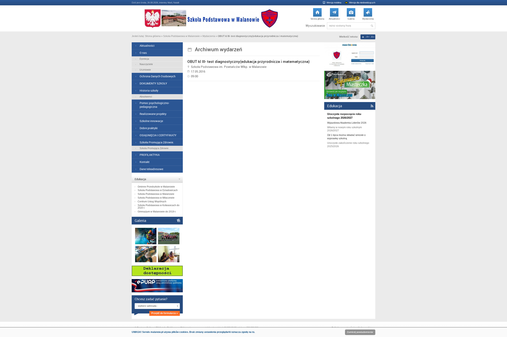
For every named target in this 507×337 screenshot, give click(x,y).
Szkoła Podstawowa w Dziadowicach (158, 190)
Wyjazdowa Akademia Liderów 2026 (346, 122)
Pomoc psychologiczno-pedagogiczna (154, 105)
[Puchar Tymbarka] (168, 243)
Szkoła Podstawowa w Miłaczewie (156, 197)
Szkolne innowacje (151, 121)
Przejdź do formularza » (164, 313)
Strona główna (317, 15)
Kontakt (145, 162)
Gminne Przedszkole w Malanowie (156, 186)
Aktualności (334, 15)
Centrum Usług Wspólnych (152, 201)
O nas (143, 53)
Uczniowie (145, 69)
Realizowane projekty (153, 114)
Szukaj (372, 26)
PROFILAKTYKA (150, 155)
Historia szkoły (149, 90)
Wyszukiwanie (315, 25)
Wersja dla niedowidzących (362, 2)
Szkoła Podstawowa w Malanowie (181, 36)
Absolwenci (146, 96)
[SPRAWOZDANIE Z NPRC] (145, 261)
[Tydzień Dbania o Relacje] (168, 261)
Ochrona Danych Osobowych (157, 76)
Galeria (351, 15)
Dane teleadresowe (151, 169)
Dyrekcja (144, 59)
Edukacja (140, 179)
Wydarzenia (368, 15)
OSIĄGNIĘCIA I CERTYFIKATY (158, 135)
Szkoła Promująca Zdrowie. (157, 142)
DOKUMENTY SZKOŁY (153, 83)
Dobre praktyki (149, 128)
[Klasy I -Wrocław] (145, 243)
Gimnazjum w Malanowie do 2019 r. (157, 211)
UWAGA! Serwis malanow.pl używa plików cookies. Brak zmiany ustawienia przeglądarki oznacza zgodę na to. (193, 332)
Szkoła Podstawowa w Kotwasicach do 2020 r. (158, 206)
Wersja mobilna (334, 2)
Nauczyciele (146, 64)
